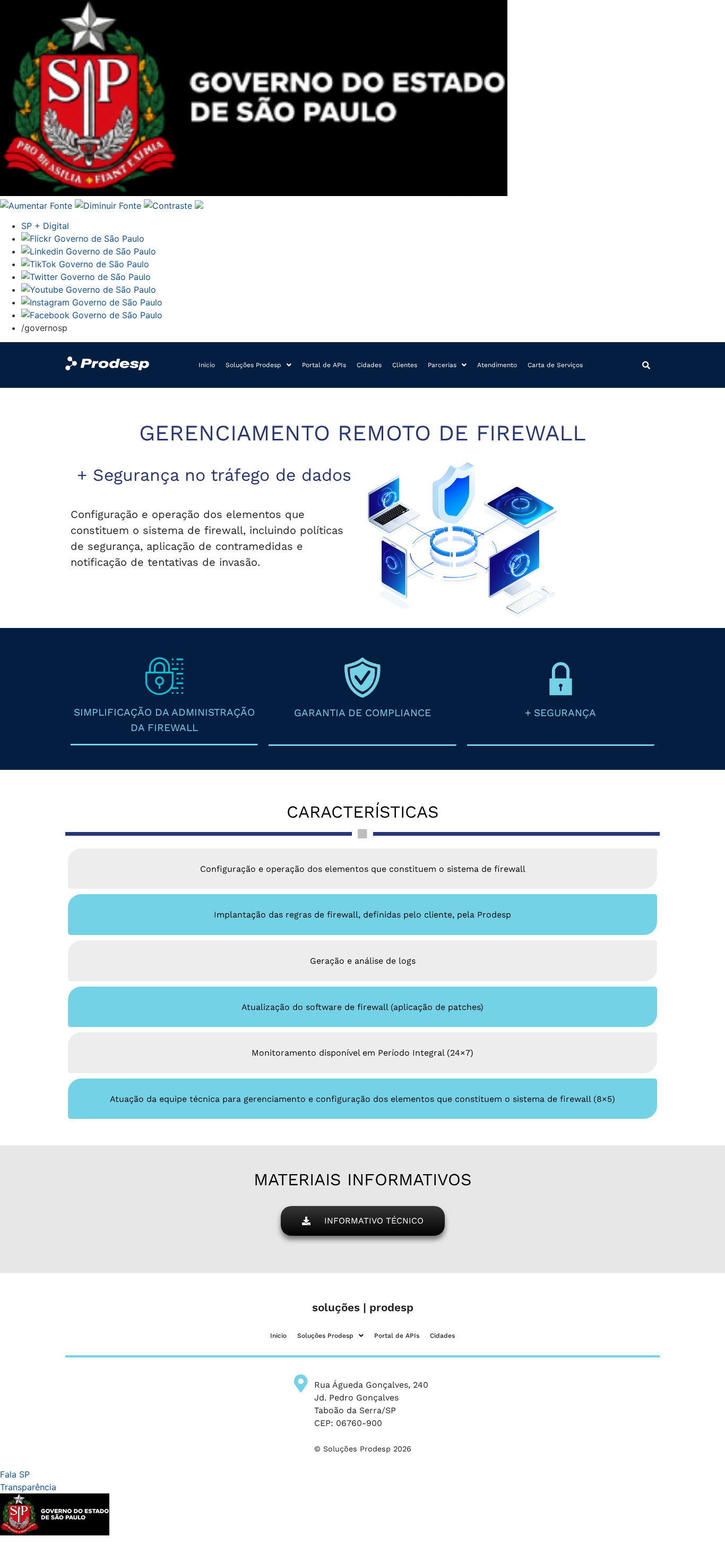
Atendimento (497, 365)
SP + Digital (45, 225)
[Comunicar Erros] (199, 205)
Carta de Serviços (555, 365)
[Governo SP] (253, 193)
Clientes (404, 365)
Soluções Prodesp (253, 365)
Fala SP (15, 1474)
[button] (258, 365)
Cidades (369, 365)
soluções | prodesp (362, 1307)
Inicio (206, 365)
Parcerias (442, 365)
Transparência (28, 1487)
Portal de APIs (324, 365)
